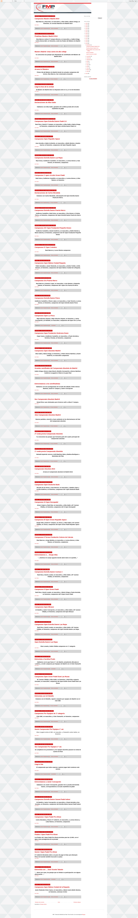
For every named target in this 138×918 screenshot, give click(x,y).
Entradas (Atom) (43, 904)
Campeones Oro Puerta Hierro (46, 280)
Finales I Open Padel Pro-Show (46, 834)
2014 (86, 43)
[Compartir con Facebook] (64, 28)
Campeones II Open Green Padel (47, 589)
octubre (88, 57)
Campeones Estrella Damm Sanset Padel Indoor (52, 799)
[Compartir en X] (63, 28)
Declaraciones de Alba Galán (45, 102)
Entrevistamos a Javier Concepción (48, 782)
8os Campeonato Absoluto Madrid (47, 399)
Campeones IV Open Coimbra (46, 247)
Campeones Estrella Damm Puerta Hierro (50, 210)
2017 (86, 38)
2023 (86, 28)
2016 (86, 40)
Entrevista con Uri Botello (44, 696)
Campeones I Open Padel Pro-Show (48, 817)
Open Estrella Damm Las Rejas (46, 642)
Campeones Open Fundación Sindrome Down (51, 333)
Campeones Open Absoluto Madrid (47, 351)
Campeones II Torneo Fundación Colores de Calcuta (54, 537)
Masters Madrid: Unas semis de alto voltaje (50, 52)
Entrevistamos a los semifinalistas (47, 384)
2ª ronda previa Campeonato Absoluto (49, 434)
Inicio (59, 902)
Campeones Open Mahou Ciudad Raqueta (50, 263)
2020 (86, 33)
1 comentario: (53, 325)
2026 (86, 23)
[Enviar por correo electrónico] (60, 28)
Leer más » (37, 24)
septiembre (88, 59)
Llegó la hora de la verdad (44, 87)
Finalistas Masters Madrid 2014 (46, 36)
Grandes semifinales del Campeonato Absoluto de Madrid (56, 368)
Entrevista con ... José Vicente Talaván (49, 869)
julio (87, 61)
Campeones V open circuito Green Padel (50, 175)
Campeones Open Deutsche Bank (47, 485)
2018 (86, 36)
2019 (86, 35)
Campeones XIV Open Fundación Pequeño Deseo (53, 228)
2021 (86, 31)
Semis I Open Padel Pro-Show (46, 852)
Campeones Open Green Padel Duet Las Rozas (52, 676)
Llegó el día (39, 764)
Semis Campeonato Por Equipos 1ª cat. (49, 729)
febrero (87, 69)
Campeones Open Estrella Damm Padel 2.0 (50, 121)
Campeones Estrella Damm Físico (47, 298)
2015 (86, 41)
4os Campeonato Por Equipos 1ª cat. (48, 747)
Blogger (83, 914)
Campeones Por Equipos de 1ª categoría (50, 713)
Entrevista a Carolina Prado (45, 659)
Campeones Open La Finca (45, 316)
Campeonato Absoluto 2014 (45, 469)
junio (87, 62)
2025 (86, 25)
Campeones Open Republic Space (47, 139)
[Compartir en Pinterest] (66, 28)
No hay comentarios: (54, 28)
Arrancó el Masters (42, 69)
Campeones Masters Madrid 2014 (47, 19)
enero (87, 71)
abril (87, 66)
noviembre (88, 56)
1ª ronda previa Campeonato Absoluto (49, 451)
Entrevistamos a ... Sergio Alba (46, 555)
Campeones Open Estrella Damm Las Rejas (51, 624)
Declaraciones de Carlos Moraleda (47, 193)
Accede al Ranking (93, 78)
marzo (87, 68)
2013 (86, 73)
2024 (86, 26)
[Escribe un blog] (62, 28)
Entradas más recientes (39, 902)
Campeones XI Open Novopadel (46, 502)
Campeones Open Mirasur (44, 607)
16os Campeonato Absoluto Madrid (48, 415)
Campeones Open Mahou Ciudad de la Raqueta (52, 887)
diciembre (88, 44)
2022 (86, 30)
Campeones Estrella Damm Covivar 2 (48, 572)
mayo (87, 64)
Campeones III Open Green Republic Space (51, 520)
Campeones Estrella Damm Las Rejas (49, 158)
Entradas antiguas (77, 902)
